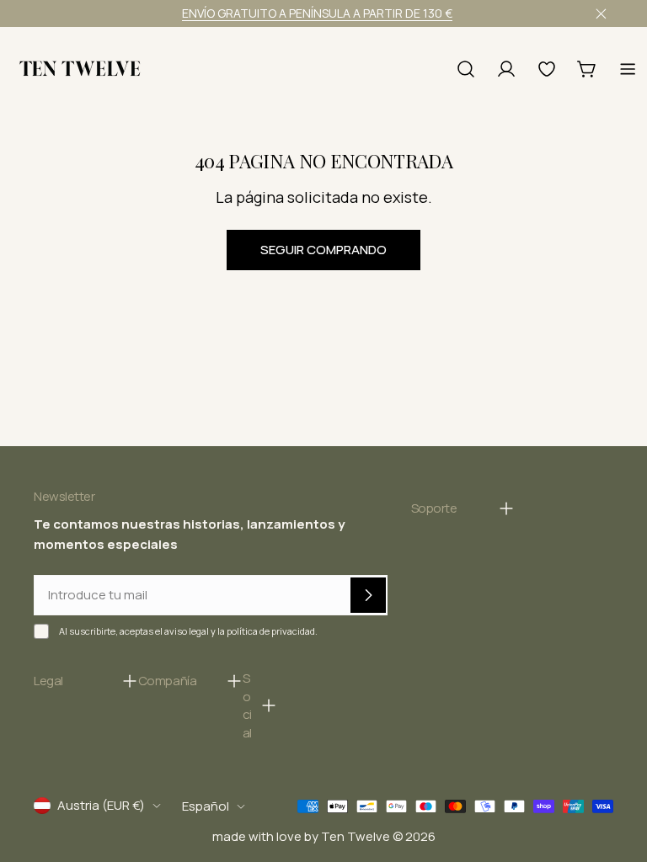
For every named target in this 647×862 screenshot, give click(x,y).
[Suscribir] (368, 595)
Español (205, 806)
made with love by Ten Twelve (301, 836)
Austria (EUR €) (101, 805)
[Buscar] (466, 69)
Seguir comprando (323, 249)
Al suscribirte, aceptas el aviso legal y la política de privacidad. (188, 631)
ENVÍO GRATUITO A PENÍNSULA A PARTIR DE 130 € (317, 13)
